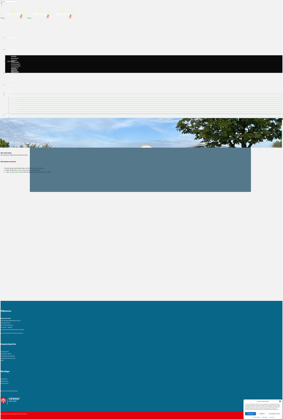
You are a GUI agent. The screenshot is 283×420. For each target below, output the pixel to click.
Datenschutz (264, 417)
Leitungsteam (5, 351)
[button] (280, 401)
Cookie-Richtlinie (256, 417)
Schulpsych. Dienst (6, 354)
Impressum (272, 417)
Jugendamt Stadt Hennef (8, 358)
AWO (2, 360)
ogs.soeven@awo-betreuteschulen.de (12, 333)
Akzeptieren (250, 413)
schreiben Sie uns (14, 172)
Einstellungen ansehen (274, 413)
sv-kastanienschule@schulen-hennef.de (12, 329)
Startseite (19, 170)
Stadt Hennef (4, 383)
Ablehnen (262, 413)
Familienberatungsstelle (8, 356)
